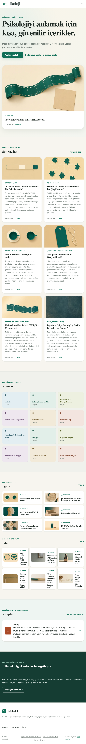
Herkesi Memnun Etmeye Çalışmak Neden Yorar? (29, 527)
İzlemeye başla (50, 55)
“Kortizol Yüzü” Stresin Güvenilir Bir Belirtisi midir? (21, 188)
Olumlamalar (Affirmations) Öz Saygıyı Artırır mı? (52, 559)
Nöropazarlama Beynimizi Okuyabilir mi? (60, 256)
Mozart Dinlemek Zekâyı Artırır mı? (78, 559)
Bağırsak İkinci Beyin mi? (71, 513)
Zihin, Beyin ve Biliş (55, 322)
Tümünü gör (75, 152)
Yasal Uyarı (16, 727)
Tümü (81, 485)
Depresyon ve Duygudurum (17, 322)
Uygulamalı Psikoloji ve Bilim (60, 251)
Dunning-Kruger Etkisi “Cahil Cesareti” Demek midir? (23, 580)
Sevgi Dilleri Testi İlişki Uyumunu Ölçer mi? (23, 559)
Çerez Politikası (39, 740)
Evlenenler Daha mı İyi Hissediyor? (25, 119)
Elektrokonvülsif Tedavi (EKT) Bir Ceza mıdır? (22, 326)
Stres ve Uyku (11, 183)
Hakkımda (5, 727)
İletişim (24, 727)
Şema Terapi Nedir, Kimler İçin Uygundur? (79, 580)
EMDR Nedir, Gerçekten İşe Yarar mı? (71, 527)
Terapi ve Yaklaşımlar (15, 251)
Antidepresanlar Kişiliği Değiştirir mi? (29, 513)
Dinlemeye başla (33, 55)
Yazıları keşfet (11, 55)
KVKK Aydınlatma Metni (50, 737)
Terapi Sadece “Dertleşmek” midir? (19, 256)
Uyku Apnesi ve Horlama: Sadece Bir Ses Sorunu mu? (51, 580)
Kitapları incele (74, 614)
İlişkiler (9, 116)
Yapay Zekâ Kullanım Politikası (31, 737)
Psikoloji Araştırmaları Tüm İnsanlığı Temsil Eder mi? (72, 499)
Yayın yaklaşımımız (13, 690)
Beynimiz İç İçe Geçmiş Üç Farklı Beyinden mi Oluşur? (63, 326)
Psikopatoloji (53, 183)
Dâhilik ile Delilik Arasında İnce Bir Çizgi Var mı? (62, 188)
